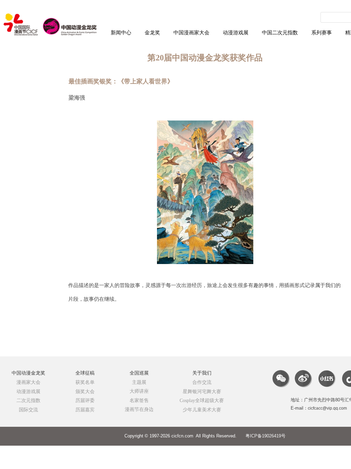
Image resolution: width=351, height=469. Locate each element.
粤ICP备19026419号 (265, 435)
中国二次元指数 (280, 32)
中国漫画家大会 (191, 32)
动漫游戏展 (236, 32)
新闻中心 (121, 32)
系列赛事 (321, 32)
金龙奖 (152, 32)
